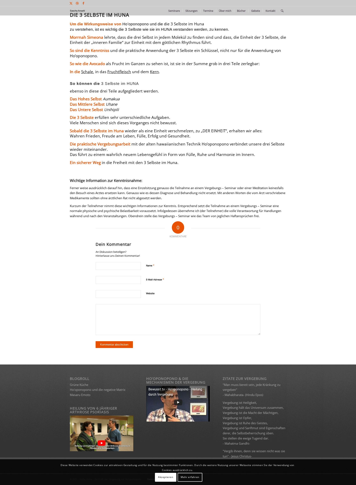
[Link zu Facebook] (83, 3)
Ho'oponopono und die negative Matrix (97, 390)
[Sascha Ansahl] (77, 10)
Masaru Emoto (80, 395)
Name (150, 265)
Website (150, 293)
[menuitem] (174, 10)
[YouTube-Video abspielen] (102, 443)
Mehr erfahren (190, 477)
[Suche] (282, 10)
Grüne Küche (79, 385)
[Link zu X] (71, 3)
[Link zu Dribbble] (77, 3)
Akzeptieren (165, 477)
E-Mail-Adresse (155, 279)
